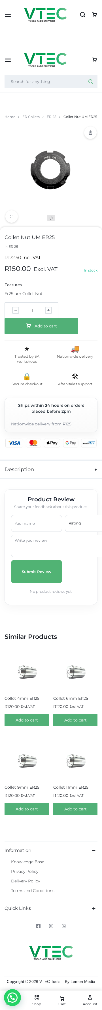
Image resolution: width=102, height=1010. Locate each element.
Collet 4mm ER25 (22, 698)
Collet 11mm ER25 (70, 787)
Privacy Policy (24, 871)
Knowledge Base (27, 862)
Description (19, 469)
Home (10, 117)
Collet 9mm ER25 (22, 787)
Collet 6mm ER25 (70, 698)
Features (13, 284)
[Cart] (94, 60)
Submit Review (36, 571)
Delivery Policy (25, 881)
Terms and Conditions (32, 890)
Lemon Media (83, 981)
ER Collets (31, 117)
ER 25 (51, 117)
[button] (27, 720)
